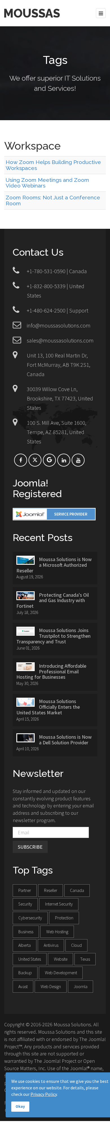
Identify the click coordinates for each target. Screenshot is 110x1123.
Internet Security (59, 904)
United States (29, 959)
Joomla (80, 986)
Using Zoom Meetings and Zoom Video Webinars (47, 183)
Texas (85, 959)
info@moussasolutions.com (59, 325)
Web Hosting (57, 931)
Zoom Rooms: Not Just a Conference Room (53, 200)
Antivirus (51, 945)
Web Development (61, 972)
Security (25, 904)
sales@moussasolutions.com (60, 340)
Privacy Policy (43, 1094)
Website (60, 959)
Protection (64, 918)
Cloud (76, 945)
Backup (25, 972)
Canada (77, 890)
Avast (23, 986)
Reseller (50, 890)
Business (25, 931)
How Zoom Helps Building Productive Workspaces (53, 165)
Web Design (51, 986)
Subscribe (30, 847)
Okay (20, 1106)
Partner (24, 890)
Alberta (24, 945)
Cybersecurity (30, 918)
